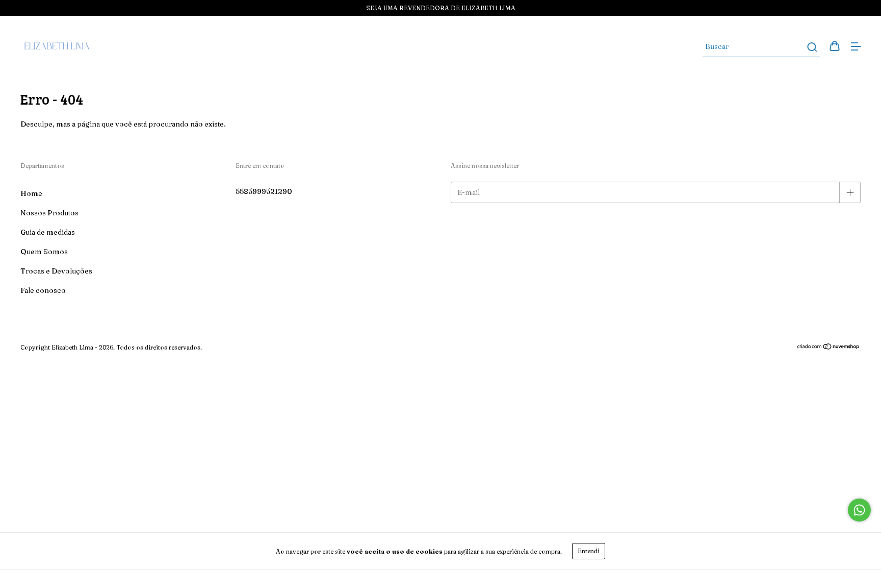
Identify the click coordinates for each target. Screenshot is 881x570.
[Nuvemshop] (829, 348)
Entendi (589, 551)
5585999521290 (264, 191)
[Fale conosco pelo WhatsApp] (859, 510)
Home (31, 193)
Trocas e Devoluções (56, 271)
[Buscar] (811, 47)
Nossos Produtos (49, 212)
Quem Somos (44, 251)
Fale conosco (43, 290)
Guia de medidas (47, 232)
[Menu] (855, 47)
